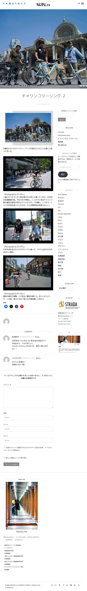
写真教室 (61, 256)
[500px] (24, 4)
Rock (60, 220)
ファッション (63, 249)
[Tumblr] (15, 4)
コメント (7, 384)
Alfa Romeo (62, 194)
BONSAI (61, 201)
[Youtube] (13, 4)
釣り (59, 272)
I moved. (61, 132)
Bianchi (61, 197)
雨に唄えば (62, 145)
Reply (37, 337)
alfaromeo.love (64, 135)
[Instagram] (21, 4)
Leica (60, 217)
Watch (60, 233)
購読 (63, 174)
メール (6, 424)
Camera (61, 204)
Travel (60, 227)
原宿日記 (61, 259)
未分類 (60, 269)
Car (59, 207)
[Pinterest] (18, 4)
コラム (60, 243)
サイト (6, 436)
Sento (60, 223)
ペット (60, 252)
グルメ (60, 240)
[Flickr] (10, 4)
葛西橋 (60, 142)
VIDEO (60, 230)
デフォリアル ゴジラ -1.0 (67, 138)
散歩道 (60, 262)
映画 (59, 265)
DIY (59, 210)
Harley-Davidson (64, 214)
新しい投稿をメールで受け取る (16, 458)
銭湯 (59, 275)
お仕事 (60, 236)
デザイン (61, 246)
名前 (5, 413)
